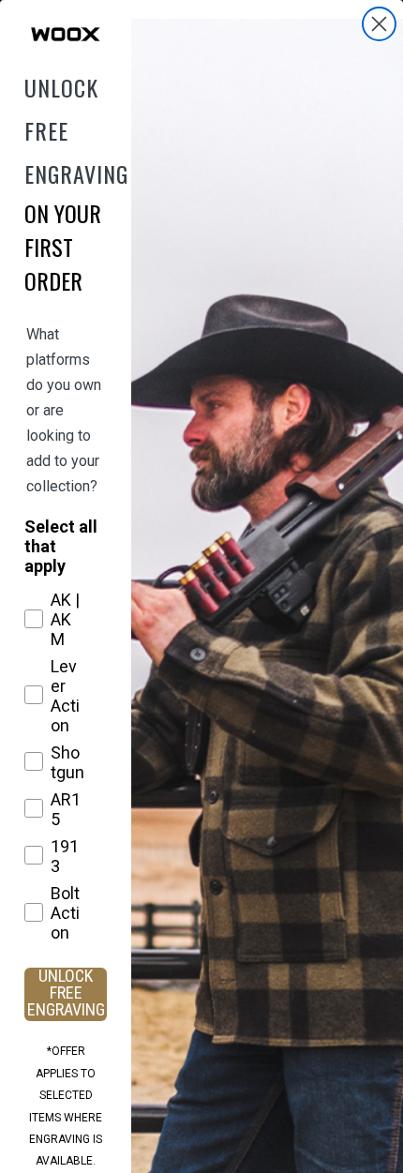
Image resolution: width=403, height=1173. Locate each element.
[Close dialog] (379, 24)
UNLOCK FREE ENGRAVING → (66, 994)
